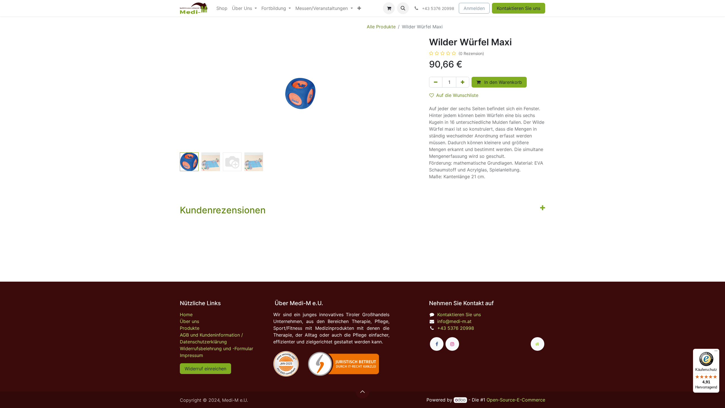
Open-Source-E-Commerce (516, 400)
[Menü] (716, 352)
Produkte (189, 328)
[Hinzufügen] (462, 82)
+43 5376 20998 (455, 328)
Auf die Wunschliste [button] (457, 95)
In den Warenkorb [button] (502, 82)
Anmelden (474, 8)
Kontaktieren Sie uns (518, 8)
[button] (403, 8)
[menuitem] (222, 8)
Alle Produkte (381, 26)
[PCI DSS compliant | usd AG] (286, 364)
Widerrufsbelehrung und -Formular (216, 348)
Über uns (189, 321)
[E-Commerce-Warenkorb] (389, 8)
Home (186, 314)
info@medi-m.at (454, 321)
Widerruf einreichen (205, 368)
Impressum (191, 355)
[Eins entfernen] (435, 82)
